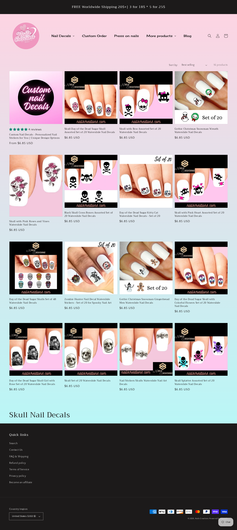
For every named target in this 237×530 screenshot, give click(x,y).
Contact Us (16, 449)
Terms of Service (19, 469)
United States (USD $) (24, 516)
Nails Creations (202, 519)
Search (13, 443)
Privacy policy (17, 476)
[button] (210, 36)
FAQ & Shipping (18, 456)
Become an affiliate (20, 482)
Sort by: (173, 65)
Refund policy (17, 463)
